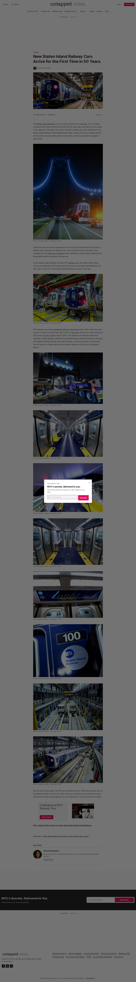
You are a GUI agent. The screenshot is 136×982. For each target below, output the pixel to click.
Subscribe (83, 498)
